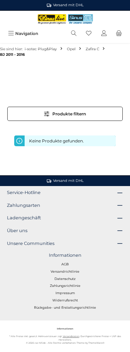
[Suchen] (73, 33)
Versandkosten (71, 336)
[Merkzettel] (88, 33)
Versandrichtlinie (65, 271)
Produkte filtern (68, 113)
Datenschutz (65, 279)
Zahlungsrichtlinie (65, 286)
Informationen (65, 255)
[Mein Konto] (104, 33)
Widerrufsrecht (65, 300)
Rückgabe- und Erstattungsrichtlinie (65, 307)
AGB (65, 264)
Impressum (65, 293)
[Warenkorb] (119, 33)
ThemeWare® (96, 343)
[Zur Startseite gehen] (65, 19)
